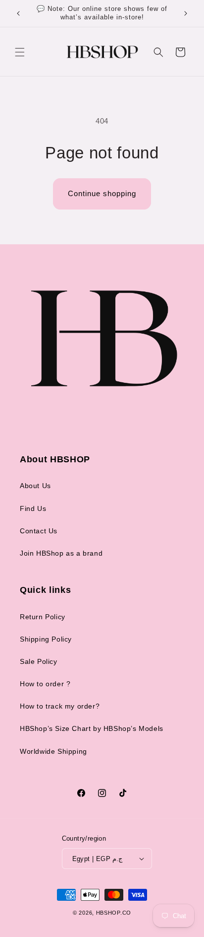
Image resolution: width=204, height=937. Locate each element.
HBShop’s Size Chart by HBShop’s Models (91, 728)
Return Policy (42, 617)
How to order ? (45, 684)
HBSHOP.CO (113, 913)
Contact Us (38, 531)
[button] (20, 52)
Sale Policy (38, 661)
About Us (35, 486)
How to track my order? (60, 706)
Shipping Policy (46, 639)
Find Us (33, 508)
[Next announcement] (186, 13)
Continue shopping (102, 193)
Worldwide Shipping (53, 751)
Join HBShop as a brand (61, 553)
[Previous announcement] (18, 13)
